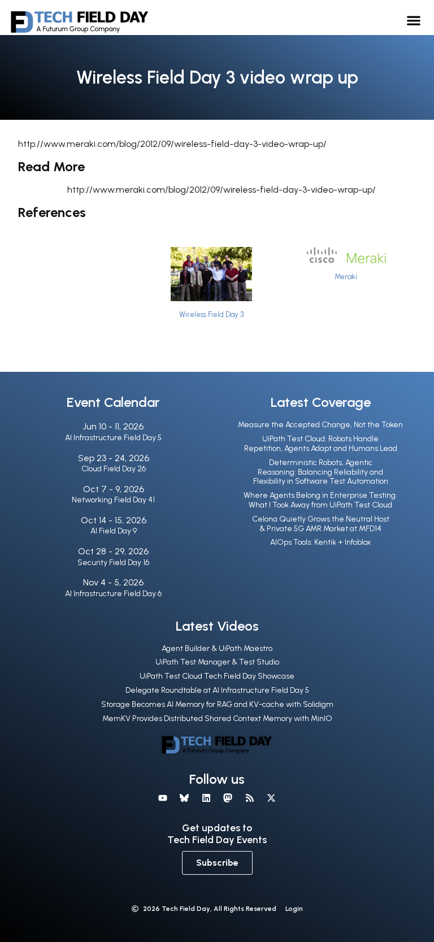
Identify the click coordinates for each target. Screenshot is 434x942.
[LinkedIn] (206, 798)
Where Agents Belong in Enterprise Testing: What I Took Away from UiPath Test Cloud (320, 500)
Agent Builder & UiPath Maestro (217, 648)
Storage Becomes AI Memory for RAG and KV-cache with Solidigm (217, 704)
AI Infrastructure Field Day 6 (113, 593)
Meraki (346, 276)
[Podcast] (249, 798)
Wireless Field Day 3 (211, 314)
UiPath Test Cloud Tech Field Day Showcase (217, 676)
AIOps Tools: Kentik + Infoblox (320, 542)
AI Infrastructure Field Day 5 (113, 437)
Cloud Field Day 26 (113, 469)
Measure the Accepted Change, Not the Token (320, 424)
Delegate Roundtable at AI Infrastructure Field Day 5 (217, 690)
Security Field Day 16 (113, 562)
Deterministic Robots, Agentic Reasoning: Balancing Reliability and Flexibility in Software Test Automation (320, 472)
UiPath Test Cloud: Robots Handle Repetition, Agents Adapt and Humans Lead (320, 443)
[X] (271, 798)
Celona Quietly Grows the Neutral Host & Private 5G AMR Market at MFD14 (320, 523)
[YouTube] (163, 798)
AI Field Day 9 (113, 531)
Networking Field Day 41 (113, 500)
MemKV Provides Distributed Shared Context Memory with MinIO (217, 718)
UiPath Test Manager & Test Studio (217, 662)
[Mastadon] (228, 798)
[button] (414, 20)
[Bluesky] (184, 798)
